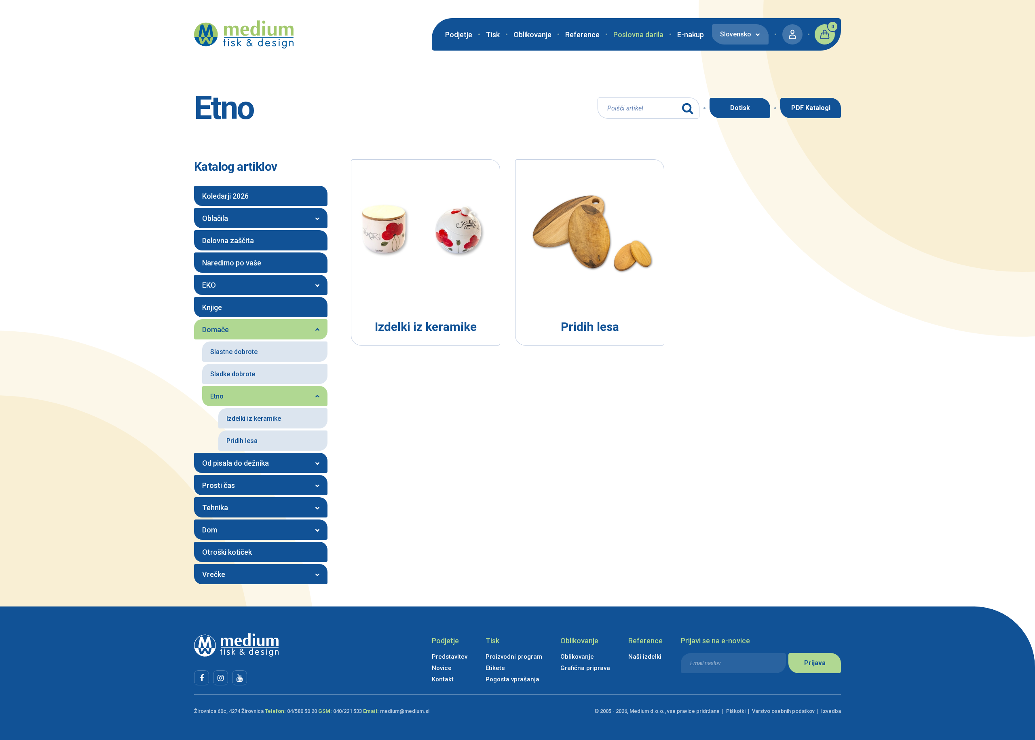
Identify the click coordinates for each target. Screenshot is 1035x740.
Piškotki (736, 711)
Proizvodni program (514, 656)
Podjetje (458, 34)
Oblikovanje (532, 34)
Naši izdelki (644, 656)
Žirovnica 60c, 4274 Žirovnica (229, 711)
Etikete (495, 668)
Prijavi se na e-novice (715, 640)
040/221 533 (347, 711)
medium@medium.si (404, 711)
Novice (442, 668)
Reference (582, 34)
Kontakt (443, 679)
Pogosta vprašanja (512, 679)
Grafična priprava (585, 668)
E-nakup (690, 34)
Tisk (493, 34)
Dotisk (740, 108)
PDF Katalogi (810, 108)
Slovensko (735, 34)
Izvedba (831, 711)
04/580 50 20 (302, 711)
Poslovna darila (638, 34)
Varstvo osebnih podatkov (783, 711)
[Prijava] (792, 34)
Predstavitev (449, 656)
